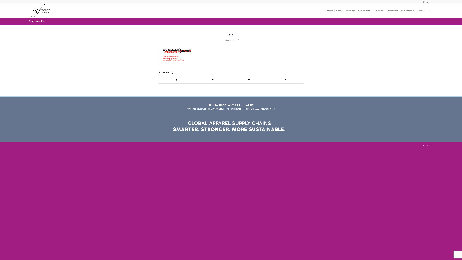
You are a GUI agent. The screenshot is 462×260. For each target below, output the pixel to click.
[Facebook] (431, 2)
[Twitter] (424, 2)
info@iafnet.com (267, 108)
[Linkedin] (427, 2)
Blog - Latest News (37, 21)
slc (231, 34)
